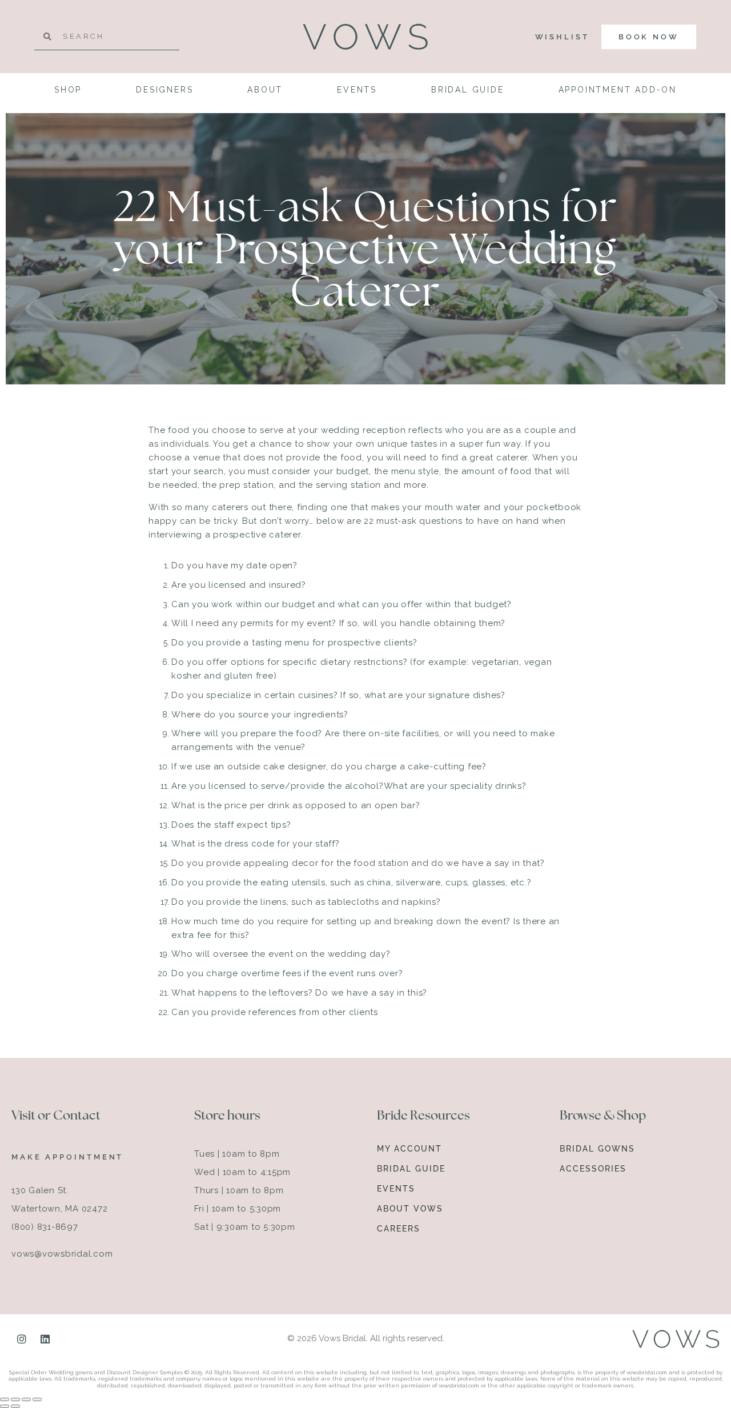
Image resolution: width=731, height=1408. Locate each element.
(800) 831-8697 (44, 1227)
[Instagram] (21, 1339)
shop (68, 89)
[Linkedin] (45, 1339)
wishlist (562, 37)
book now (648, 37)
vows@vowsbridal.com (62, 1254)
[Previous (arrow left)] (4, 1406)
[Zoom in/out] (4, 1399)
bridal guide (467, 89)
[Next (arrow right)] (15, 1406)
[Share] (26, 1399)
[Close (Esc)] (37, 1399)
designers (164, 89)
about (265, 89)
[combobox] (106, 36)
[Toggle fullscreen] (15, 1399)
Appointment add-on (618, 89)
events (357, 89)
